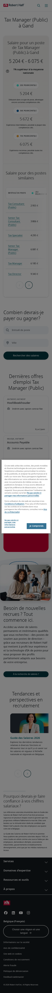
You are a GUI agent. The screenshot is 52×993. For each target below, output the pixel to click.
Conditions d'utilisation (14, 504)
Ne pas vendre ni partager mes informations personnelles (11, 523)
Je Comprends (36, 526)
